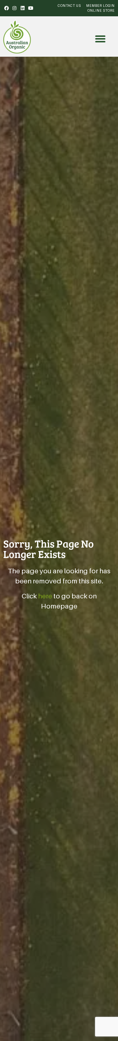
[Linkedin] (22, 8)
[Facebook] (6, 8)
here (45, 596)
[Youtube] (31, 8)
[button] (100, 39)
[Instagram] (14, 8)
